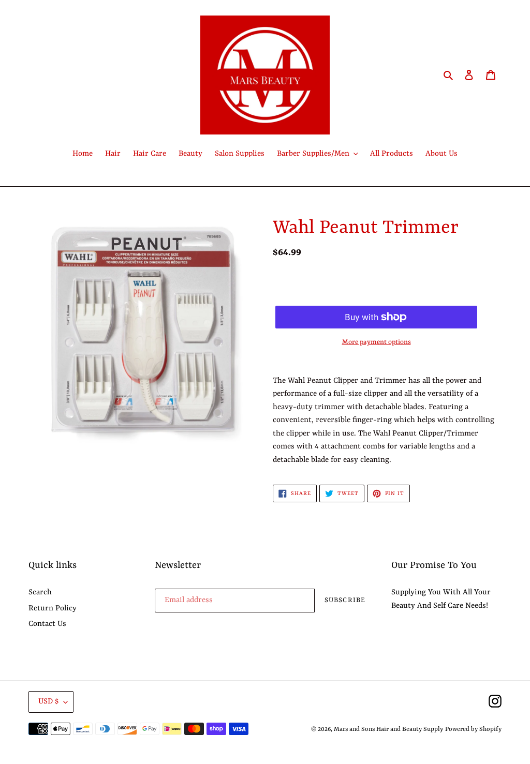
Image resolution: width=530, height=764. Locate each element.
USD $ (48, 701)
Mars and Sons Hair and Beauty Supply (388, 729)
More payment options (376, 342)
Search (40, 592)
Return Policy (52, 608)
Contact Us (47, 624)
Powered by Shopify (473, 729)
